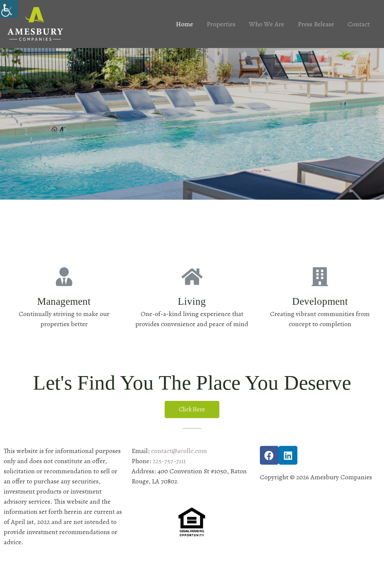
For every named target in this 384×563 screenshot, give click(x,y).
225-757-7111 (169, 460)
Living (192, 301)
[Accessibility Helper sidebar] (9, 9)
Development (320, 301)
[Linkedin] (288, 455)
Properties (221, 24)
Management (64, 301)
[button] (192, 409)
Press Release (316, 24)
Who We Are (266, 24)
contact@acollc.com (179, 450)
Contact (359, 24)
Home (184, 24)
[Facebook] (269, 455)
